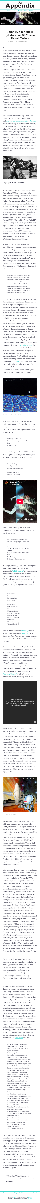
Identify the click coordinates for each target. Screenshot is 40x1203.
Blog (14, 11)
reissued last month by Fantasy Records (21, 121)
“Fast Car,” (25, 633)
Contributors (22, 11)
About (31, 11)
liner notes (19, 1038)
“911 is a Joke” (18, 571)
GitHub (30, 1197)
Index (30, 1193)
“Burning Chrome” (10, 674)
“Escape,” (25, 631)
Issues (9, 11)
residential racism (25, 345)
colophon (29, 1198)
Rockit (16, 361)
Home (5, 1193)
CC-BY (15, 1197)
